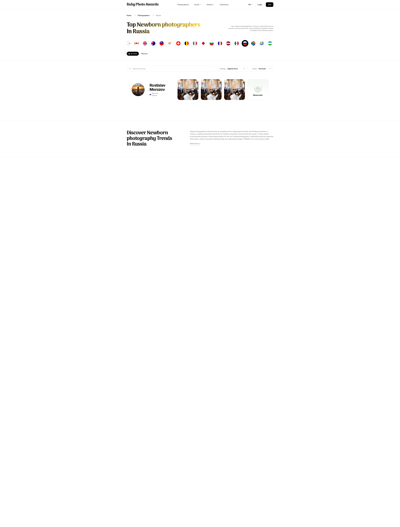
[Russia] (245, 43)
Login (260, 5)
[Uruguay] (261, 43)
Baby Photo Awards (143, 5)
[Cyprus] (170, 43)
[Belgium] (186, 43)
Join (269, 5)
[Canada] (136, 43)
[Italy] (195, 43)
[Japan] (203, 43)
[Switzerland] (178, 43)
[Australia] (153, 43)
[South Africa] (253, 43)
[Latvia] (228, 43)
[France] (220, 43)
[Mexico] (236, 43)
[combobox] (233, 69)
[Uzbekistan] (270, 43)
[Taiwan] (161, 43)
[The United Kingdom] (145, 43)
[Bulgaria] (211, 43)
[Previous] (130, 43)
